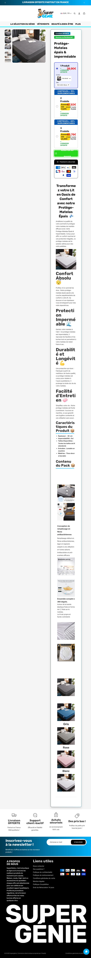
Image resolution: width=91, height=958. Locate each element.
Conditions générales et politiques (76, 953)
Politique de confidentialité (42, 872)
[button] (66, 75)
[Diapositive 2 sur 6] (8, 40)
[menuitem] (78, 24)
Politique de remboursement (43, 875)
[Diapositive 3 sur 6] (8, 47)
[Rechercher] (74, 13)
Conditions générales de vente (44, 878)
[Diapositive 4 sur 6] (8, 55)
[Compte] (79, 13)
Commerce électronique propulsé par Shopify (31, 953)
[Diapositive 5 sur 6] (8, 62)
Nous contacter (38, 866)
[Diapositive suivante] (84, 2)
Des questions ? (38, 869)
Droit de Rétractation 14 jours (43, 887)
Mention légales (38, 881)
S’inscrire (78, 842)
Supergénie (13, 953)
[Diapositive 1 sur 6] (8, 33)
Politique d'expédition (41, 884)
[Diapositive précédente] (5, 2)
